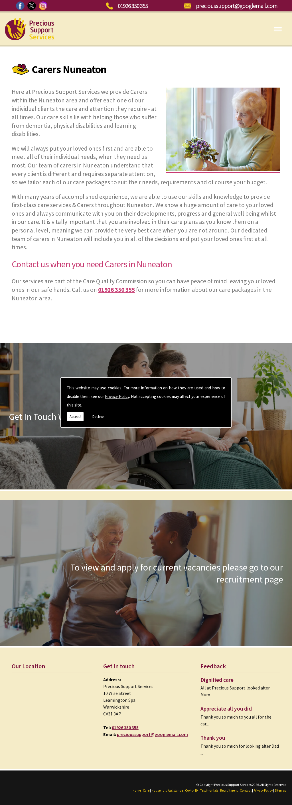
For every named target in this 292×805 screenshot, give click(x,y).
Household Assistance (167, 790)
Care (146, 790)
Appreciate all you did (226, 708)
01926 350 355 (133, 6)
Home (137, 790)
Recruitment (229, 790)
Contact (246, 790)
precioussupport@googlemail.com (236, 6)
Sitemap (280, 790)
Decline (98, 416)
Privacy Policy (117, 396)
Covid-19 (191, 790)
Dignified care (217, 679)
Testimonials (209, 790)
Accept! (75, 416)
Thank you (212, 737)
